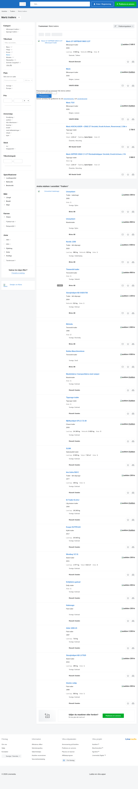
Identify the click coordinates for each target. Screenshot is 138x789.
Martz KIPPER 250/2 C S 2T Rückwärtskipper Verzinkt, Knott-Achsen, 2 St (96, 154)
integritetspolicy (69, 99)
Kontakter (5, 752)
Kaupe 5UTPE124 (73, 527)
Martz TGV (70, 103)
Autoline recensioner (39, 755)
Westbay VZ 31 (72, 554)
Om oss (4, 744)
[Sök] (32, 4)
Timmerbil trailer (72, 269)
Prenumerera (44, 96)
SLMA (68, 448)
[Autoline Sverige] (9, 4)
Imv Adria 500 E (72, 472)
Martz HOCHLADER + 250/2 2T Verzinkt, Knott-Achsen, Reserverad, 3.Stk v (96, 126)
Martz (68, 69)
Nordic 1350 (71, 242)
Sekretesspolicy (37, 748)
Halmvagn (70, 605)
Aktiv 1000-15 (71, 628)
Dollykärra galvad (73, 582)
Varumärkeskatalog (38, 759)
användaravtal (82, 99)
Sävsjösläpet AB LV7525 (76, 655)
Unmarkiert (70, 192)
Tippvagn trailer (72, 397)
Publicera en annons (113, 716)
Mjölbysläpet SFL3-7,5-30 (76, 421)
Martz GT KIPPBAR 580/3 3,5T (78, 41)
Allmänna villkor (37, 744)
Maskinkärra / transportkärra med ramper (82, 374)
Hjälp (3, 748)
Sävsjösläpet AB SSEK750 (77, 293)
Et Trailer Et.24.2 (72, 500)
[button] (128, 62)
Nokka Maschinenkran (75, 351)
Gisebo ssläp (71, 683)
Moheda (69, 324)
